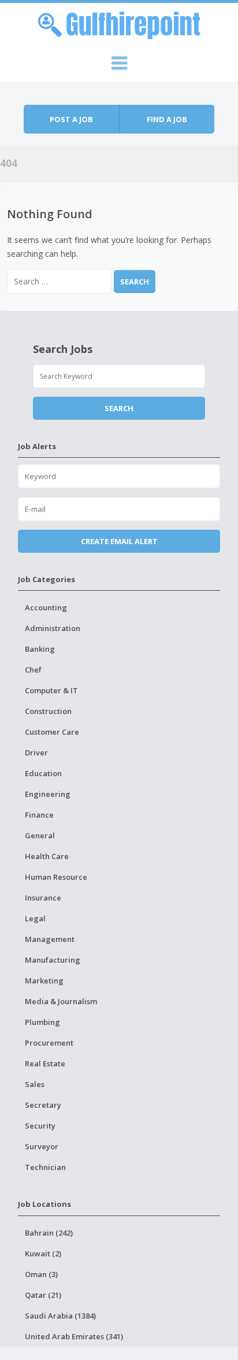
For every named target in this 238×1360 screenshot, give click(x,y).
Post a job (71, 119)
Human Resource (56, 877)
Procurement (49, 1043)
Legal (35, 918)
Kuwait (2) (43, 1253)
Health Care (47, 856)
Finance (39, 815)
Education (43, 773)
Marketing (44, 980)
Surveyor (41, 1146)
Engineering (47, 794)
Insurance (43, 897)
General (40, 835)
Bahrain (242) (49, 1233)
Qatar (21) (43, 1295)
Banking (40, 649)
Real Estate (45, 1063)
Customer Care (52, 732)
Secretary (43, 1105)
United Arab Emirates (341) (74, 1336)
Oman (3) (41, 1274)
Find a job (167, 119)
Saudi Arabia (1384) (60, 1315)
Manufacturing (52, 960)
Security (40, 1125)
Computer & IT (51, 690)
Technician (45, 1167)
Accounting (46, 607)
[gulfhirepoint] (119, 24)
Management (50, 939)
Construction (48, 711)
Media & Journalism (61, 1001)
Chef (33, 669)
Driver (36, 752)
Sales (34, 1084)
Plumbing (42, 1022)
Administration (52, 628)
